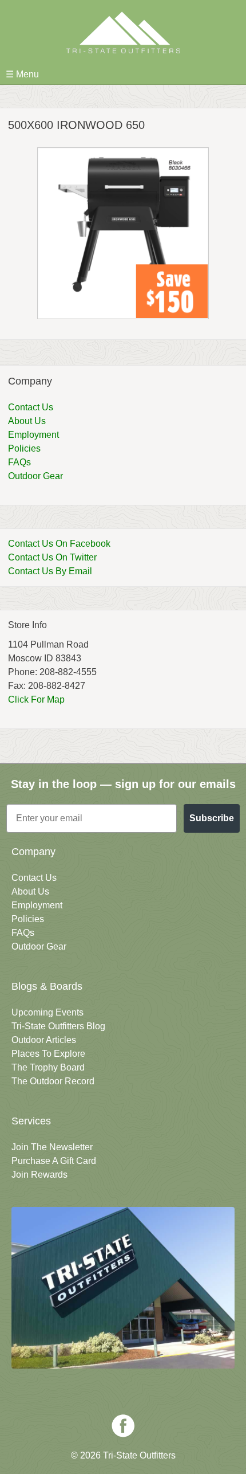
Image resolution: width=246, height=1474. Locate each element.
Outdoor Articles (43, 1040)
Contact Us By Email (50, 571)
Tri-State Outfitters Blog (58, 1026)
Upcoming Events (47, 1012)
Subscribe (211, 818)
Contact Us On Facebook (59, 543)
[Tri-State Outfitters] (123, 32)
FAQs (19, 462)
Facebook (123, 1425)
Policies (24, 448)
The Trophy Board (48, 1067)
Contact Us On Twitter (52, 557)
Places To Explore (48, 1054)
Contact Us (30, 407)
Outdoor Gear (35, 476)
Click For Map (36, 699)
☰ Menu (22, 74)
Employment (33, 435)
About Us (27, 421)
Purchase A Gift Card (53, 1161)
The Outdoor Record (52, 1081)
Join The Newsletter (52, 1147)
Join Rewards (39, 1174)
